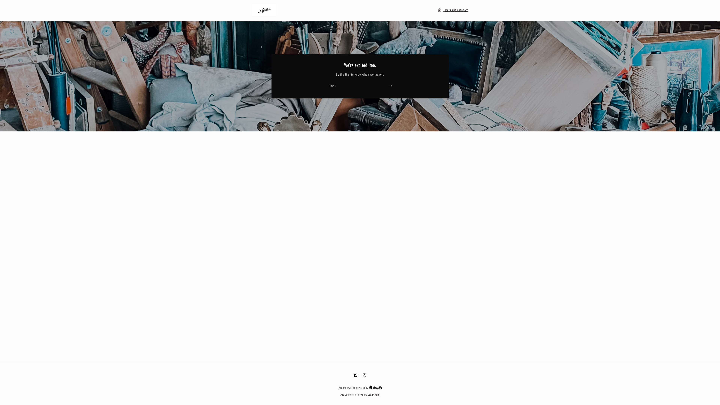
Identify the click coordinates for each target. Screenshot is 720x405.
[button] (453, 10)
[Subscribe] (391, 86)
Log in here (374, 394)
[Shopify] (376, 387)
